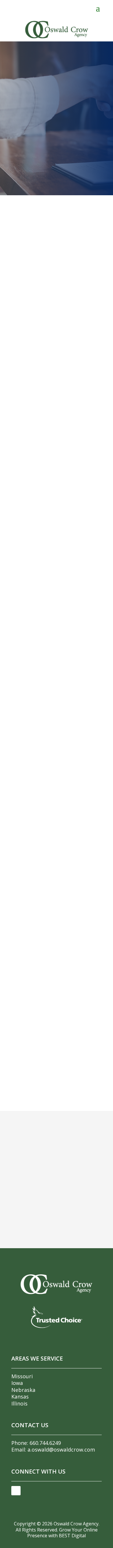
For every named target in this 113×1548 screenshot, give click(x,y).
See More (29, 474)
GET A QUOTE (56, 142)
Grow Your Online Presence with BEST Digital (62, 1533)
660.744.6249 (45, 1442)
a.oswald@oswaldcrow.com (61, 1449)
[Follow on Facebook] (16, 1490)
